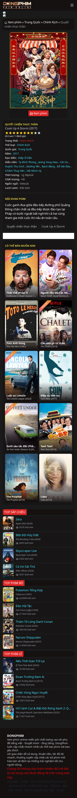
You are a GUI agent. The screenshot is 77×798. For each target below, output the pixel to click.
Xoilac (60, 790)
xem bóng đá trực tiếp (39, 790)
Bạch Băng (48, 166)
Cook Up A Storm (53, 226)
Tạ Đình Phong (27, 162)
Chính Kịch (23, 145)
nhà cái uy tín (18, 786)
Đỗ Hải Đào (63, 166)
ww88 (24, 782)
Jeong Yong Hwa (48, 162)
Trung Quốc (25, 149)
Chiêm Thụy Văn (15, 170)
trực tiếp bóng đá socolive (48, 782)
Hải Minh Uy (34, 170)
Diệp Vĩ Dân (25, 157)
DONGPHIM (15, 736)
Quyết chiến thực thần (21, 124)
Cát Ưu (64, 162)
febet (18, 790)
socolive (12, 782)
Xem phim (40, 113)
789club (55, 786)
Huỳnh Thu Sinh (14, 166)
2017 (16, 153)
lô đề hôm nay (38, 786)
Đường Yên (33, 166)
